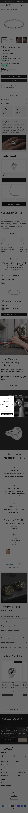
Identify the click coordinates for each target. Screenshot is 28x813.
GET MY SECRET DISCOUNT (7, 414)
